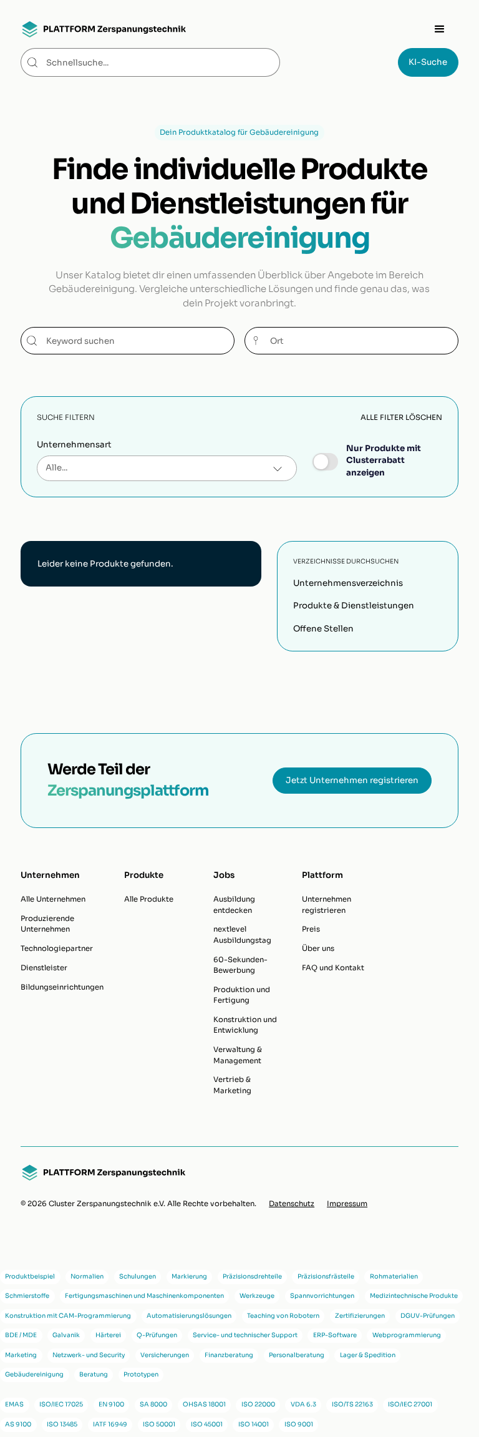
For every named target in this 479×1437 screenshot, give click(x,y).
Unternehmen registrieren (326, 904)
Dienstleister (44, 967)
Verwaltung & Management (237, 1054)
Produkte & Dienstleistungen (353, 605)
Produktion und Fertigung (241, 995)
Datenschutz (291, 1203)
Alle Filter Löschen (401, 417)
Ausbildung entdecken (234, 904)
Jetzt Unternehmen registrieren (352, 780)
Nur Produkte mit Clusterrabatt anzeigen (383, 461)
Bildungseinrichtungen (62, 987)
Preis (311, 929)
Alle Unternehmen (53, 899)
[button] (439, 29)
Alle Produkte (148, 899)
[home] (103, 29)
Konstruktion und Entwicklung (245, 1025)
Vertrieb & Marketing (232, 1084)
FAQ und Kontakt (333, 967)
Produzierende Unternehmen (47, 923)
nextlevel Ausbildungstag (242, 934)
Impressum (347, 1203)
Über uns (318, 948)
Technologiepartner (57, 948)
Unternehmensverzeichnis (348, 583)
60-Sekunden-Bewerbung (240, 965)
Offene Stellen (323, 628)
